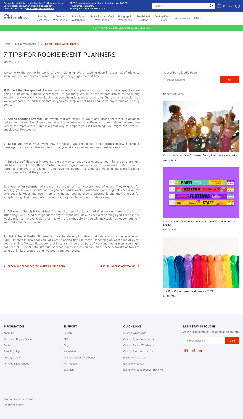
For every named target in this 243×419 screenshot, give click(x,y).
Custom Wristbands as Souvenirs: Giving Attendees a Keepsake (200, 155)
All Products (70, 363)
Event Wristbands (25, 43)
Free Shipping (12, 351)
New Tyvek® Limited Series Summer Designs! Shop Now (121, 28)
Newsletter (70, 351)
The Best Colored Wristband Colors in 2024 (188, 291)
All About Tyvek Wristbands (80, 357)
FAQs (67, 339)
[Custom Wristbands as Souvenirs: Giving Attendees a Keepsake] (201, 126)
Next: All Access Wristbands (117, 266)
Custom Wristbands (134, 332)
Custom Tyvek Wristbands (138, 339)
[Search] (212, 6)
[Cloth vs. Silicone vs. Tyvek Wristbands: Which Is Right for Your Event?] (201, 192)
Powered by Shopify (14, 404)
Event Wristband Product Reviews (143, 369)
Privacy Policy (12, 357)
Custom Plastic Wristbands (138, 345)
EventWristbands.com (14, 399)
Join (230, 79)
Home (7, 43)
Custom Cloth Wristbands (138, 351)
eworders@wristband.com (40, 8)
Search (68, 332)
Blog (66, 345)
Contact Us (10, 345)
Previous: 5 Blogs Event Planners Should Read (36, 266)
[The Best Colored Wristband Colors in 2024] (201, 262)
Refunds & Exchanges (16, 363)
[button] (225, 6)
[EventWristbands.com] (17, 18)
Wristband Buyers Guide (18, 339)
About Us (9, 332)
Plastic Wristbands (134, 357)
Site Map (69, 369)
